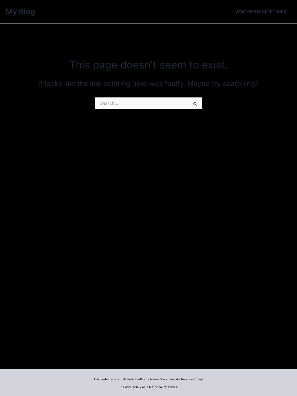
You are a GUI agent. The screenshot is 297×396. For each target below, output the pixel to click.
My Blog (20, 11)
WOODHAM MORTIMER (261, 11)
